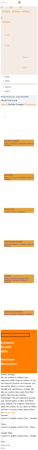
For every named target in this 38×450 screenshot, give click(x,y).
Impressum (8, 359)
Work (7, 45)
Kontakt (6, 347)
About (24, 67)
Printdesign (30, 104)
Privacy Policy (10, 413)
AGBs (4, 351)
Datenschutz (9, 363)
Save (3, 442)
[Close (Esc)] (2, 445)
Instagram (7, 342)
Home (7, 35)
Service (25, 57)
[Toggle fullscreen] (6, 445)
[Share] (4, 445)
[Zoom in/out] (9, 445)
